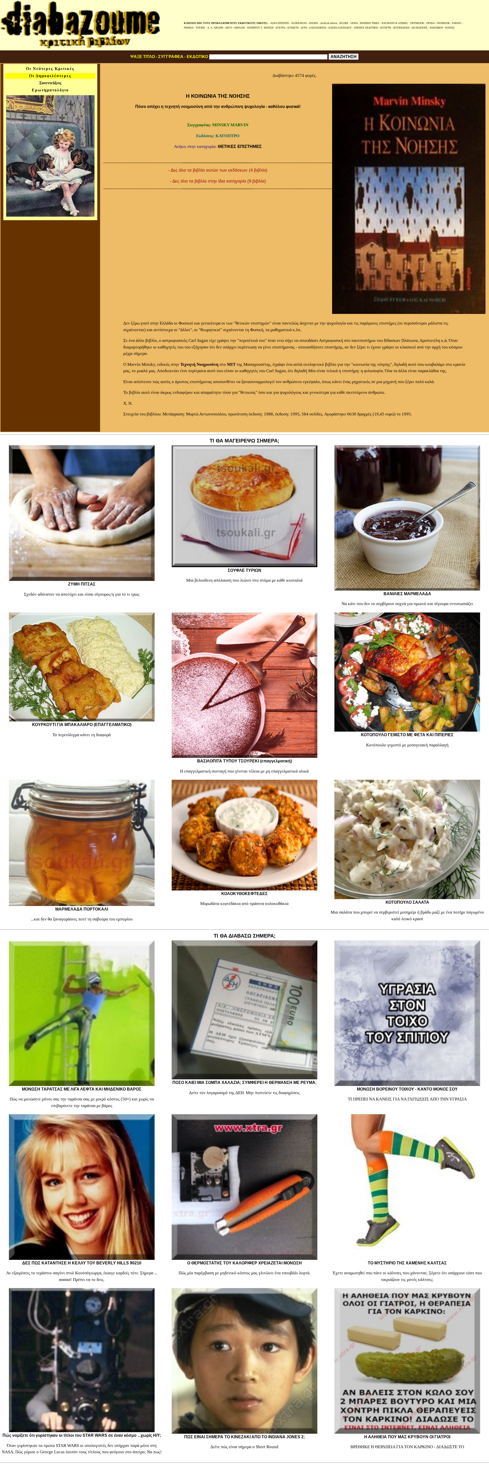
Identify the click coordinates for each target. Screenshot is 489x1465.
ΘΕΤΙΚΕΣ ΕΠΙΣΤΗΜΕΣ (240, 146)
